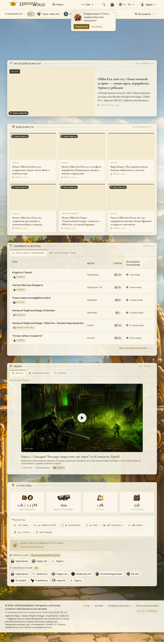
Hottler (90, 325)
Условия (99, 605)
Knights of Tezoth (22, 272)
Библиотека (19, 520)
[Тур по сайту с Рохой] (112, 4)
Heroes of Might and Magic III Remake (33, 310)
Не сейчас (96, 26)
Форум (147, 246)
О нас (87, 605)
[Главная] (26, 4)
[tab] (28, 253)
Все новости (143, 63)
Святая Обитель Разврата (27, 285)
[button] (148, 4)
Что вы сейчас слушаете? (27, 335)
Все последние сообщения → (134, 348)
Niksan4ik (28, 467)
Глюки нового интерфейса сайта (31, 297)
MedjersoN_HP (94, 287)
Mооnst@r (92, 312)
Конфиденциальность (119, 605)
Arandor (91, 337)
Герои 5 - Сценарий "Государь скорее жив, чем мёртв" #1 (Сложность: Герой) (70, 457)
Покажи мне (81, 26)
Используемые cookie (147, 605)
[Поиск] (103, 4)
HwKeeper (92, 299)
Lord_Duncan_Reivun (32, 546)
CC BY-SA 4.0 (60, 612)
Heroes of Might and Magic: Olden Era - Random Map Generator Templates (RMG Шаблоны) (48, 323)
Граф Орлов (93, 274)
